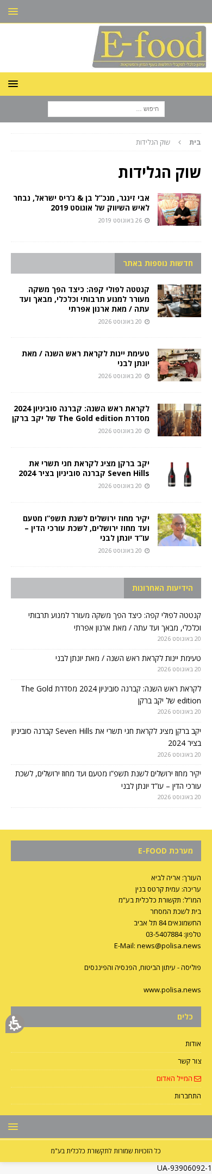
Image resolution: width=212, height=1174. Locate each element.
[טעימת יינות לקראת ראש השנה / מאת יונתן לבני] (179, 365)
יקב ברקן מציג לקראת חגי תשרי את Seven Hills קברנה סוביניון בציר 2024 (83, 468)
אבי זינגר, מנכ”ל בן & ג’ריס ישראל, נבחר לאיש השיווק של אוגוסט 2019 (81, 203)
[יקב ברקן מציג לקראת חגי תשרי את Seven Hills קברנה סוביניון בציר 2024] (179, 475)
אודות (193, 1043)
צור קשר (189, 1061)
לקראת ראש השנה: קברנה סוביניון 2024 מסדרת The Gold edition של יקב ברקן (80, 413)
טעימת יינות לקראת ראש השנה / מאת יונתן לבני (85, 358)
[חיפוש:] (106, 108)
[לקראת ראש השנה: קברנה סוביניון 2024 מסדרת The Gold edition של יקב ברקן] (179, 420)
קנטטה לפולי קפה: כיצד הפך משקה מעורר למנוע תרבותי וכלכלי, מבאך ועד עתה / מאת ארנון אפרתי (84, 299)
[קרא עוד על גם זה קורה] (179, 209)
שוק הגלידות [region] (168, 142)
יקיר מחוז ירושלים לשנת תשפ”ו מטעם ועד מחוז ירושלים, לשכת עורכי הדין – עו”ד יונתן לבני (86, 528)
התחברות (187, 1096)
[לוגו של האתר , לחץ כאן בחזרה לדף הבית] (106, 66)
